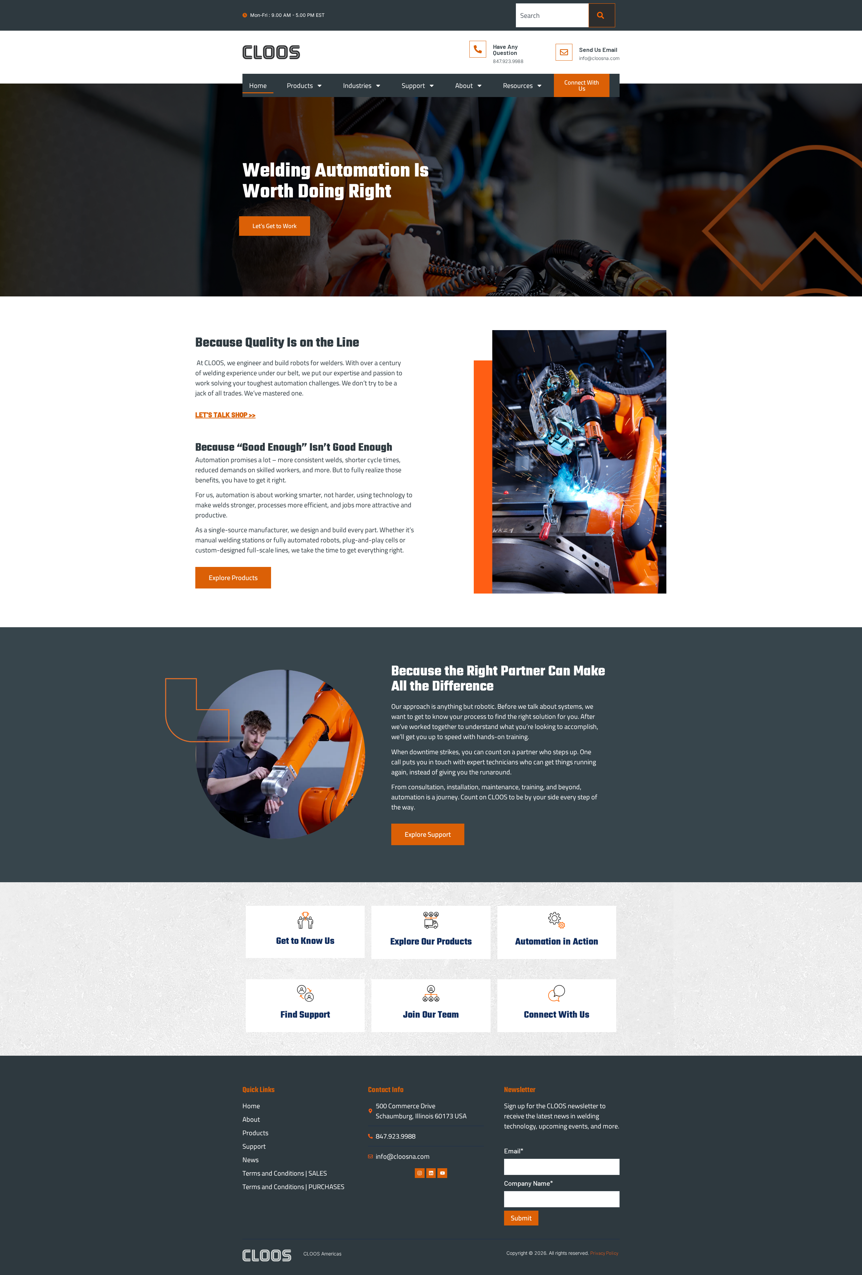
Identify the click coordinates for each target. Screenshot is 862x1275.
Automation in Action (556, 942)
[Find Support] (305, 993)
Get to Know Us (305, 941)
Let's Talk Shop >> (225, 415)
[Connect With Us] (556, 993)
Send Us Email (598, 49)
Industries (357, 85)
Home (258, 85)
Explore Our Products (431, 942)
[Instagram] (420, 1173)
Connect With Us (556, 1015)
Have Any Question (505, 49)
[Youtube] (442, 1173)
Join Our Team (431, 1015)
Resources (518, 85)
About (464, 85)
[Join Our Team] (431, 993)
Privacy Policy (604, 1253)
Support (413, 85)
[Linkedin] (431, 1173)
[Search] (602, 15)
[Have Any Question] (477, 49)
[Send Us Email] (564, 52)
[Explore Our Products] (431, 920)
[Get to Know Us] (305, 920)
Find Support (305, 1015)
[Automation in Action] (556, 920)
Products (300, 85)
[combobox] (552, 15)
